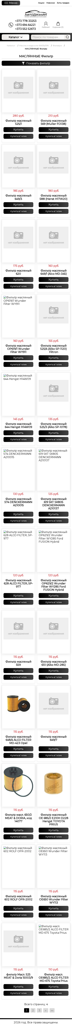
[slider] (18, 107)
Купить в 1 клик (18, 136)
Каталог (14, 37)
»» (52, 1010)
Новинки (50, 3)
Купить (18, 129)
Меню (13, 2)
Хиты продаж (63, 3)
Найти (67, 37)
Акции (41, 3)
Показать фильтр (38, 63)
